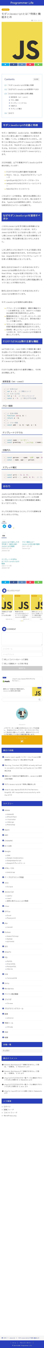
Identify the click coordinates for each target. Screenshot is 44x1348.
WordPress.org (10, 1115)
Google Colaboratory (15, 858)
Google (8, 851)
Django (9, 939)
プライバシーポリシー (26, 1343)
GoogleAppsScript (14, 860)
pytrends (10, 941)
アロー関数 (15, 100)
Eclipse (10, 887)
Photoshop (11, 825)
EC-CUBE (8, 846)
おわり (11, 113)
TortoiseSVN (12, 978)
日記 (6, 1032)
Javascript (5, 9)
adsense (10, 1018)
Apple (7, 830)
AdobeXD (10, 814)
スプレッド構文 (16, 109)
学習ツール (9, 1023)
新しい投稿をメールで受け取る (16, 664)
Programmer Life (22, 2)
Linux (7, 906)
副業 (6, 1014)
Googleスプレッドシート (16, 863)
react (9, 898)
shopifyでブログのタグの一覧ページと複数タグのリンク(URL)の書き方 (23, 1079)
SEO (6, 946)
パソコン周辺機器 (11, 994)
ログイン (7, 1107)
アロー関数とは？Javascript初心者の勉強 (31, 543)
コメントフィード (10, 1113)
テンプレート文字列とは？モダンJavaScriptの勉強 (10, 561)
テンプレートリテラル (19, 103)
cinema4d (8, 840)
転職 (6, 1037)
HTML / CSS (9, 868)
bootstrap (11, 872)
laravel (10, 927)
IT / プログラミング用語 (14, 877)
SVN (6, 974)
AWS (6, 835)
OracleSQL (11, 964)
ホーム (14, 1343)
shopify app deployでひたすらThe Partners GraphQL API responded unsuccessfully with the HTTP (22, 792)
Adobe (7, 810)
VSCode (10, 1027)
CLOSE (36, 79)
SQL (6, 957)
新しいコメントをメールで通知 (16, 659)
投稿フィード (9, 1110)
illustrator (11, 819)
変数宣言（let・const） (20, 97)
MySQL (9, 961)
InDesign (10, 822)
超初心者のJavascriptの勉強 (17, 901)
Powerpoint (11, 918)
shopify (8, 952)
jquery (9, 896)
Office (7, 911)
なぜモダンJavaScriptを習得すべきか (24, 89)
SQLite (10, 969)
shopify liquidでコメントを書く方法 (18, 1091)
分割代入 (14, 106)
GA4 (8, 855)
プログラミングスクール (14, 1008)
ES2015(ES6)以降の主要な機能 (21, 94)
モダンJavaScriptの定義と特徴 (21, 85)
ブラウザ (8, 999)
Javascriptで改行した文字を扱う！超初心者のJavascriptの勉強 (10, 544)
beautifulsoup (12, 936)
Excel (9, 915)
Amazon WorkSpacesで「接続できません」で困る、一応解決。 (21, 1072)
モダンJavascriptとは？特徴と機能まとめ (20, 784)
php (6, 923)
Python (8, 932)
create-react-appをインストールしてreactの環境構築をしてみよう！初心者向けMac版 (23, 758)
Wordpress (9, 988)
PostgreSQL (11, 966)
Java (6, 883)
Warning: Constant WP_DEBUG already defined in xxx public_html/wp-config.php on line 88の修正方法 (23, 768)
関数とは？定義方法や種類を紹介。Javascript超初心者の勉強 (23, 777)
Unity (7, 983)
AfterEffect (12, 817)
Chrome (10, 1003)
